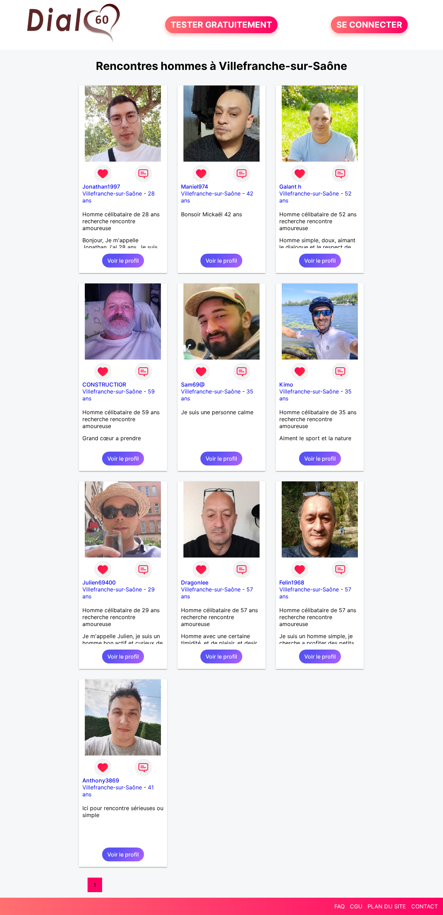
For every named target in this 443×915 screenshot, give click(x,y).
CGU (356, 906)
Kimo (286, 384)
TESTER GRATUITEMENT (221, 25)
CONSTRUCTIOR (104, 384)
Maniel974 (194, 186)
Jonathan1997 (101, 186)
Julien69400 (99, 582)
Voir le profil (123, 260)
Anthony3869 (100, 780)
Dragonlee (194, 582)
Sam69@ (193, 384)
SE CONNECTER (369, 25)
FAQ (339, 906)
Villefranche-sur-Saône (112, 193)
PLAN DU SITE (387, 906)
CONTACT (424, 906)
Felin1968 (291, 582)
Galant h (290, 186)
